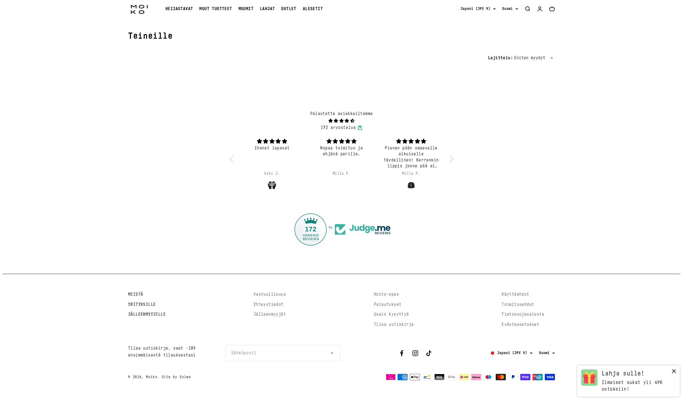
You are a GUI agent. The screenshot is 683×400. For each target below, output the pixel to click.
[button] (233, 159)
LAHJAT (267, 9)
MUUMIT (246, 9)
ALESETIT (313, 9)
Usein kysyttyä (391, 314)
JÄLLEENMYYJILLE (147, 314)
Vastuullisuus (269, 294)
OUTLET (288, 9)
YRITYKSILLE (142, 304)
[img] (341, 121)
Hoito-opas (386, 294)
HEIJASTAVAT (179, 9)
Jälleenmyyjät (269, 314)
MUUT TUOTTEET (215, 9)
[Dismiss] (674, 372)
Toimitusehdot (518, 304)
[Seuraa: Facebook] (401, 353)
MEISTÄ (135, 294)
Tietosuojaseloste (523, 314)
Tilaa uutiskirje (394, 324)
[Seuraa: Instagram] (415, 353)
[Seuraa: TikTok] (428, 353)
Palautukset (387, 304)
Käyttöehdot (515, 294)
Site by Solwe (176, 377)
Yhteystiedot (268, 304)
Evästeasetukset (520, 324)
